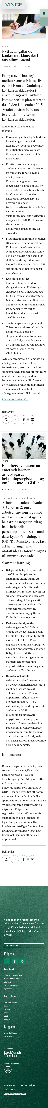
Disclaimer (11, 1085)
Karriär (6, 1012)
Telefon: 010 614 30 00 (12, 979)
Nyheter (7, 1009)
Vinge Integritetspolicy (15, 1094)
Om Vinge (7, 1006)
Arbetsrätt (27, 66)
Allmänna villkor (28, 1085)
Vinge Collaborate (10, 1033)
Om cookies (9, 1090)
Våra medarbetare (10, 1002)
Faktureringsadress (10, 985)
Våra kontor (8, 982)
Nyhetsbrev (8, 988)
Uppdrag (7, 1019)
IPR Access (8, 1036)
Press (6, 1016)
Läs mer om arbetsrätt (15, 399)
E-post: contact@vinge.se (13, 975)
